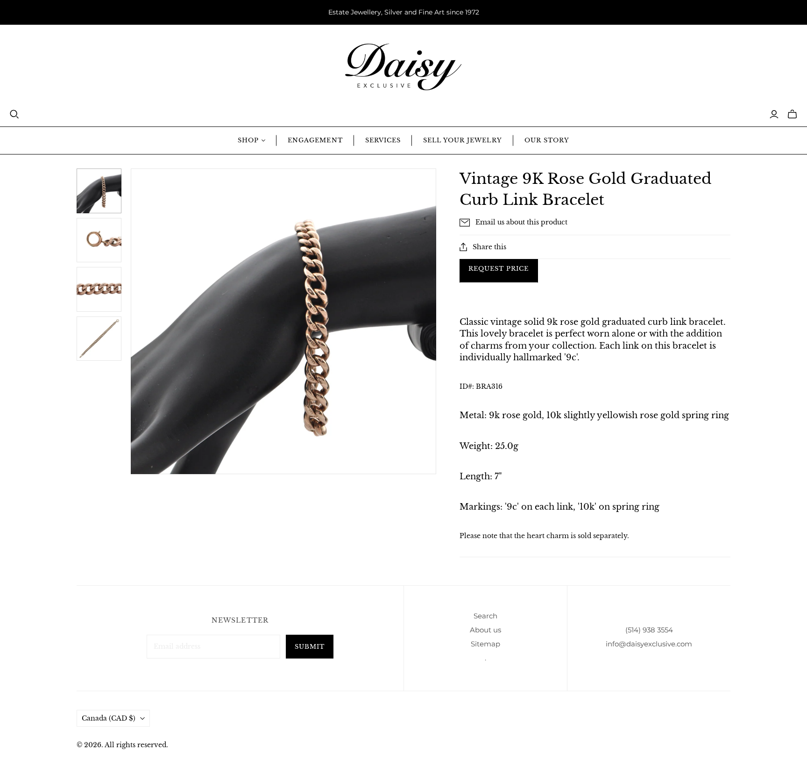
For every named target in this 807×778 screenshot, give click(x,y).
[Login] (774, 114)
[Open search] (14, 114)
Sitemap (485, 643)
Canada (108, 718)
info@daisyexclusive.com (649, 643)
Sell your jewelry (462, 140)
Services (383, 140)
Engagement (315, 140)
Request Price (498, 269)
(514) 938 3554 (649, 629)
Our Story (546, 140)
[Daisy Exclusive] (403, 67)
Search (485, 615)
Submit (310, 647)
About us (485, 629)
